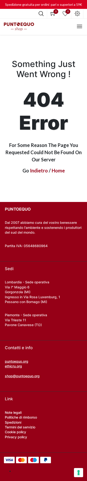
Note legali (13, 412)
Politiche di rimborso (21, 417)
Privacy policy (16, 437)
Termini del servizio (20, 427)
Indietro (39, 170)
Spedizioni (13, 422)
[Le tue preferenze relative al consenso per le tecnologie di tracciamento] (78, 472)
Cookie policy (15, 432)
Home (58, 170)
